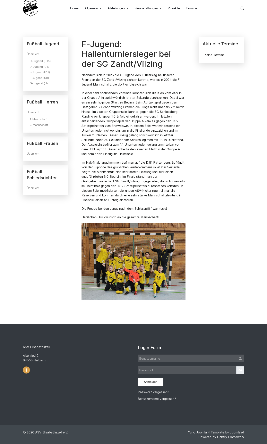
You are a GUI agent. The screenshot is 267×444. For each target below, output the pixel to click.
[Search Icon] (242, 8)
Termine (191, 8)
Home (74, 8)
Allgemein (91, 8)
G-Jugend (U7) (40, 83)
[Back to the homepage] (30, 8)
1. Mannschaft (39, 119)
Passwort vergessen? (153, 392)
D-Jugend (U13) (40, 66)
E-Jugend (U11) (40, 72)
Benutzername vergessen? (157, 399)
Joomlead (237, 432)
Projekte (174, 8)
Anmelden (150, 382)
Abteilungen (116, 8)
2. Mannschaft (39, 125)
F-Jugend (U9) (39, 77)
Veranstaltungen (146, 8)
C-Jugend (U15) (40, 61)
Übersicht (33, 54)
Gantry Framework (230, 437)
